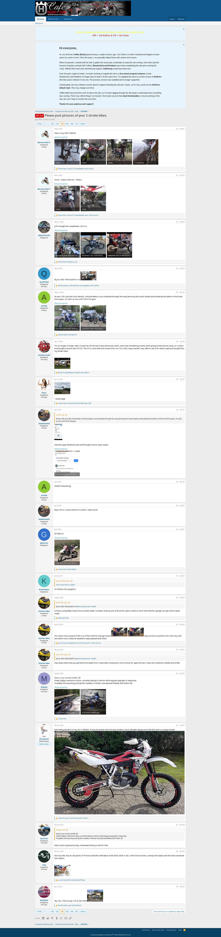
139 (66, 124)
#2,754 (182, 624)
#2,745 (182, 292)
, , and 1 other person (78, 215)
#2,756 (182, 673)
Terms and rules (158, 930)
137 (57, 124)
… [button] (48, 124)
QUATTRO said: (61, 602)
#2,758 (182, 825)
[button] (60, 19)
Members (68, 19)
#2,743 (182, 222)
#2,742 (182, 175)
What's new (53, 19)
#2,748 (182, 410)
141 (76, 124)
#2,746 (182, 341)
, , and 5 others (78, 286)
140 (71, 124)
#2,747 (182, 379)
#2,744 (182, 268)
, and (74, 403)
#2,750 (182, 506)
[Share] (177, 128)
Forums (40, 19)
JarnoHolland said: (63, 581)
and (67, 262)
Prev (40, 124)
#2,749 (182, 482)
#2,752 (182, 576)
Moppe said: (60, 830)
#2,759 (182, 851)
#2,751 (182, 529)
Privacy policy (171, 930)
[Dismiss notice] (183, 29)
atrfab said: (60, 415)
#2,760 (182, 887)
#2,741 (182, 129)
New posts (39, 23)
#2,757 (182, 725)
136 (52, 124)
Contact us (146, 930)
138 (62, 124)
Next (82, 124)
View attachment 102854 (65, 585)
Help (180, 930)
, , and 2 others (76, 169)
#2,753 (182, 597)
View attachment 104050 (86, 606)
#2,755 (182, 650)
